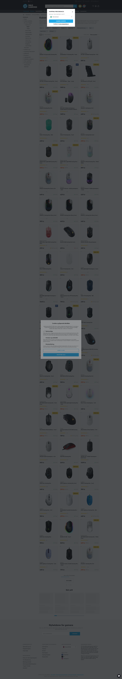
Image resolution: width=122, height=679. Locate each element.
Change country (61, 21)
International (55, 16)
